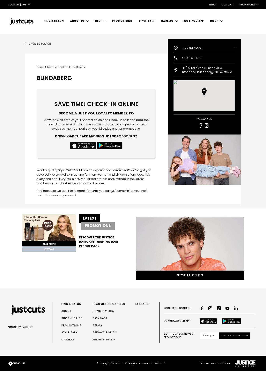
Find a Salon (54, 21)
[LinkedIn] (236, 308)
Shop (98, 21)
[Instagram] (210, 308)
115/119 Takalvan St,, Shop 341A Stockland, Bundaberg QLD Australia (207, 70)
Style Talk (146, 21)
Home (40, 67)
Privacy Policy (104, 332)
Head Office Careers (108, 304)
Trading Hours (192, 48)
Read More (49, 243)
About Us (77, 21)
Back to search (40, 43)
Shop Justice (71, 318)
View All (49, 249)
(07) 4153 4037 (192, 58)
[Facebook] (202, 308)
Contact (228, 4)
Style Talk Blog (190, 275)
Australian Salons (57, 67)
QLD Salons (77, 67)
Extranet (142, 304)
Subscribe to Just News (234, 335)
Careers (167, 21)
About (66, 311)
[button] (204, 92)
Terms (97, 325)
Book (214, 21)
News (212, 4)
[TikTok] (219, 308)
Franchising (102, 339)
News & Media (103, 311)
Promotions (122, 21)
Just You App (193, 21)
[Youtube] (227, 308)
